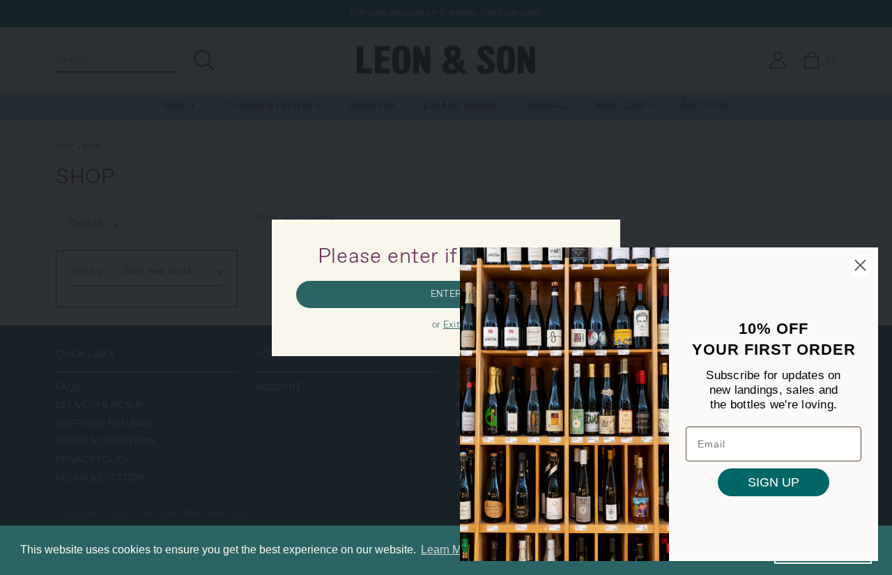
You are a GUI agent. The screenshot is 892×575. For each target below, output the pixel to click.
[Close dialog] (860, 265)
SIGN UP (773, 482)
